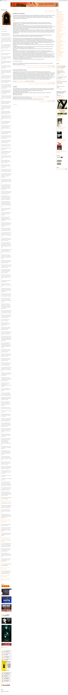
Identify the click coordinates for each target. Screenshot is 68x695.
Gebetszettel (59, 29)
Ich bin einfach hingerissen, (61, 65)
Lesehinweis (15, 86)
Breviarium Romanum (61, 17)
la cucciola (59, 39)
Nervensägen (59, 43)
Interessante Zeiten (60, 34)
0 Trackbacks (48, 67)
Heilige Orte (59, 31)
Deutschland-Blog (60, 21)
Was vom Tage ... (60, 53)
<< (67, 0)
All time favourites (60, 13)
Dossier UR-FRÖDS (60, 24)
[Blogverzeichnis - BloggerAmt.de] (4, 684)
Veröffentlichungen (60, 52)
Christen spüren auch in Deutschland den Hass (37, 96)
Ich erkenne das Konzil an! (61, 33)
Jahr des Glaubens (60, 37)
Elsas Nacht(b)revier (60, 11)
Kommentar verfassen (42, 67)
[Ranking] (8, 684)
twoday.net (2, 0)
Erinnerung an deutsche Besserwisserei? (20, 69)
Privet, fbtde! (59, 80)
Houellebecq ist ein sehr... (60, 69)
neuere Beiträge (15, 9)
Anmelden (60, 0)
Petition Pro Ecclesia (61, 44)
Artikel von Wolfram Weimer (20, 81)
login (2, 692)
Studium (59, 47)
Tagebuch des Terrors (61, 48)
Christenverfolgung (42, 101)
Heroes (59, 32)
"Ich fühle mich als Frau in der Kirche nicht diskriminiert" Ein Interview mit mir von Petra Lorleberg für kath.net (6, 520)
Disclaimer (59, 23)
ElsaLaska (49, 66)
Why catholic (59, 54)
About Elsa (59, 12)
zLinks (59, 58)
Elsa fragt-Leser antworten (61, 27)
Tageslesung (59, 49)
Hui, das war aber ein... (60, 75)
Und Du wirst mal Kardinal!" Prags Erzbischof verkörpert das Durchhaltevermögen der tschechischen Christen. (6, 538)
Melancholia (59, 42)
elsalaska (6, 0)
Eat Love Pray (60, 25)
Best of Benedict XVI (61, 14)
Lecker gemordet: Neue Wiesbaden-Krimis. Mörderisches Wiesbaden (61, 151)
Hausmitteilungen (60, 30)
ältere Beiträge (15, 104)
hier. (7, 565)
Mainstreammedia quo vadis (62, 41)
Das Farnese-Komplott (60, 116)
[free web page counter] (5, 586)
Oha (57, 85)
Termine (59, 50)
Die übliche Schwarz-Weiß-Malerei (19, 13)
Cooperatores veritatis (61, 19)
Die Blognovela (60, 22)
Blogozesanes (59, 15)
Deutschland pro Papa (61, 20)
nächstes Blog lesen (64, 0)
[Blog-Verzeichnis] (4, 685)
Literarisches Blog (31, 67)
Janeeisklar (59, 38)
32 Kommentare (36, 67)
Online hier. (6, 386)
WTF (58, 57)
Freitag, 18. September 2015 (50, 11)
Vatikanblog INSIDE (61, 51)
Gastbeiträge (59, 28)
